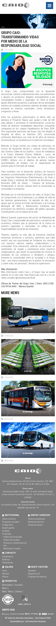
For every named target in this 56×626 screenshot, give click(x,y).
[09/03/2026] (28, 416)
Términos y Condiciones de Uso (15, 544)
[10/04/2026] (28, 332)
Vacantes (32, 570)
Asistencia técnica (36, 522)
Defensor (6, 559)
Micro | (5, 588)
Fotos (4, 570)
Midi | (4, 591)
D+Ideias (5, 531)
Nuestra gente (8, 528)
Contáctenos (7, 556)
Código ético (7, 525)
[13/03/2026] (28, 374)
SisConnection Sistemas (35, 621)
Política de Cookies (11, 540)
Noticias (5, 573)
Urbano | (19, 591)
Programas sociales (10, 522)
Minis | (11, 591)
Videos (5, 576)
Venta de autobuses (36, 519)
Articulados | (8, 584)
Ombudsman (7, 562)
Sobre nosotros (9, 519)
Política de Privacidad (12, 537)
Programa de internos (37, 576)
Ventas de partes (35, 525)
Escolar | (19, 584)
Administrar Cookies (12, 548)
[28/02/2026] (28, 457)
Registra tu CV (34, 573)
